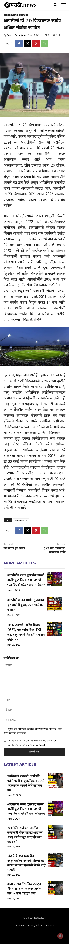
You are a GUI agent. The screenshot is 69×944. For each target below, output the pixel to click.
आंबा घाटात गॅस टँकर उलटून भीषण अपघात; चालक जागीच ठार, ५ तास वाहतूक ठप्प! (24, 888)
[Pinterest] (36, 43)
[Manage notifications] (60, 936)
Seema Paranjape (16, 35)
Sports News (10, 15)
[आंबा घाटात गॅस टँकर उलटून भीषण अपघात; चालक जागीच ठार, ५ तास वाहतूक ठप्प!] (55, 888)
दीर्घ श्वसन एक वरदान (14, 548)
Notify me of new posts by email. (26, 744)
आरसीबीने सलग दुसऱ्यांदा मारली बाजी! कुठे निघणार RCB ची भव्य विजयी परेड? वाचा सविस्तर (26, 580)
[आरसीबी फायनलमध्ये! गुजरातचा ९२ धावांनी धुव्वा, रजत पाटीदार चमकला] (54, 604)
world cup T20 (21, 520)
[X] (27, 43)
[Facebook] (19, 43)
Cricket (23, 15)
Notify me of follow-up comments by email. (32, 740)
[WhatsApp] (44, 43)
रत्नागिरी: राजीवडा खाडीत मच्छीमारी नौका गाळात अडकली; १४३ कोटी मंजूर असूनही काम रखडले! (26, 835)
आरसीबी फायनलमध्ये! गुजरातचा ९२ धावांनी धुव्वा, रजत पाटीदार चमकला (26, 605)
